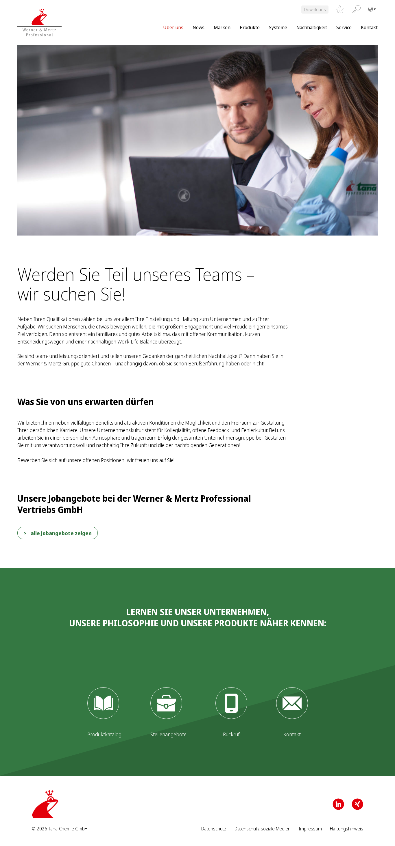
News (198, 27)
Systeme (278, 27)
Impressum (310, 829)
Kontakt (369, 27)
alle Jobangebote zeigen (61, 533)
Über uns (173, 27)
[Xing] (357, 804)
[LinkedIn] (338, 804)
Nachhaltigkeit (311, 27)
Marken (222, 27)
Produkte (250, 27)
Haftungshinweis (346, 829)
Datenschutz (213, 829)
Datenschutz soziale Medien (263, 829)
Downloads (315, 9)
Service (344, 27)
